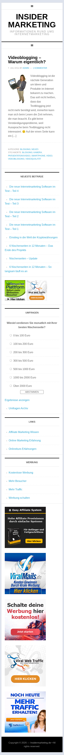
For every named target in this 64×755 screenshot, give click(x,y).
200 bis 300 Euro (23, 352)
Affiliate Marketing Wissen (24, 432)
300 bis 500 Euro (23, 360)
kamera (37, 152)
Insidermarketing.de (40, 742)
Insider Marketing (32, 20)
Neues (35, 149)
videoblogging (16, 159)
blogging (27, 152)
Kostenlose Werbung (21, 472)
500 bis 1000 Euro (24, 369)
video (49, 156)
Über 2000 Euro (22, 386)
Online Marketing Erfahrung (25, 440)
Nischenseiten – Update (23, 258)
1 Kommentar (40, 68)
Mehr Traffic (15, 489)
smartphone (38, 156)
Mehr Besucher (17, 481)
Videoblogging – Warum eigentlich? (27, 59)
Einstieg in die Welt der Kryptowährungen (33, 237)
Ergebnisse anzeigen (17, 400)
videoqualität (33, 159)
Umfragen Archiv (18, 408)
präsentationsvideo (19, 156)
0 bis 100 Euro (21, 335)
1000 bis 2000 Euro (24, 377)
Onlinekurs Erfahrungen (22, 448)
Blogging (25, 149)
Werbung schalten (19, 497)
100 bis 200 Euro (23, 343)
